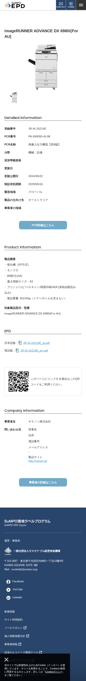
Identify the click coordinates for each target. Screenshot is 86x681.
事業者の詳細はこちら (43, 482)
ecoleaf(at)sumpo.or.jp (24, 569)
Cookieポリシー (54, 671)
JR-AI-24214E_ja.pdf (36, 343)
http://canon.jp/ (37, 460)
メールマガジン (13, 627)
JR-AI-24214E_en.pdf (34, 350)
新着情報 (9, 611)
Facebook (18, 581)
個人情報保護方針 (14, 636)
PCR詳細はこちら (43, 225)
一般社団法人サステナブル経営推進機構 (36, 550)
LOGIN (71, 6)
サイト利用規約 (13, 619)
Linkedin (17, 597)
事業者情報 (10, 644)
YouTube (17, 589)
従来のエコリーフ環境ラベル (21, 652)
